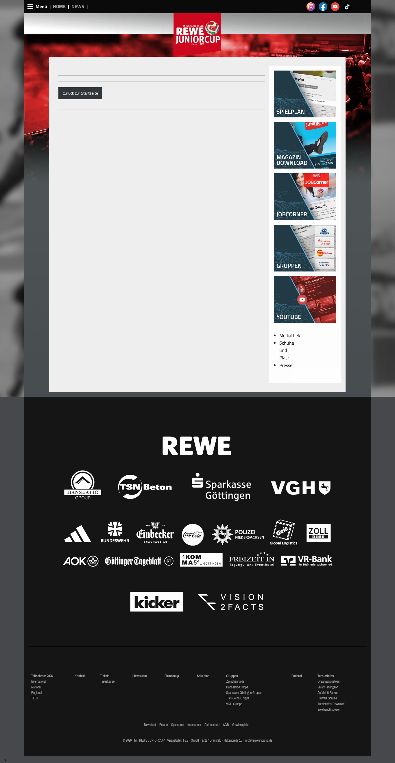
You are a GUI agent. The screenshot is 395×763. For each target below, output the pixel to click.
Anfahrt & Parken (328, 693)
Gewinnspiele (240, 725)
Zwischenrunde (235, 681)
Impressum (194, 725)
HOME (59, 6)
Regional (36, 693)
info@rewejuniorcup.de (258, 740)
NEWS (77, 6)
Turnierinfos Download (331, 704)
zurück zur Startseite (80, 93)
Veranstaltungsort (328, 687)
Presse (285, 365)
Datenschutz (212, 725)
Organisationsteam (329, 681)
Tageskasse (107, 681)
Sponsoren (177, 725)
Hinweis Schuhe (327, 698)
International (38, 681)
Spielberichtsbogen (329, 709)
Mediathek (289, 335)
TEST (34, 698)
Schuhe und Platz (286, 350)
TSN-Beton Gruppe (237, 698)
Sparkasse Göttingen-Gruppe (243, 693)
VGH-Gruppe (234, 704)
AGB (226, 725)
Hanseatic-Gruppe (237, 687)
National (36, 687)
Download (150, 725)
